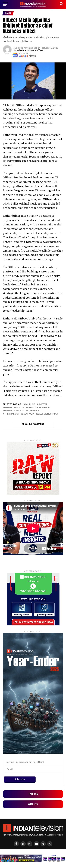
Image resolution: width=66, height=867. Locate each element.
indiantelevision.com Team (30, 50)
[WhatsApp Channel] (49, 843)
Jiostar (43, 404)
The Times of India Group (19, 414)
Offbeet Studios (14, 411)
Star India (33, 411)
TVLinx (33, 794)
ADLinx (33, 804)
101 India (30, 404)
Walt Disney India (47, 414)
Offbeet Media (12, 407)
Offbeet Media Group (37, 407)
